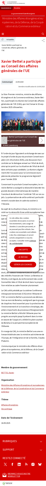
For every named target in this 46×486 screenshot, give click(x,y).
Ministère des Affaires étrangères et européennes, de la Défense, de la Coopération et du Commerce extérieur (23, 388)
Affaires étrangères (9, 405)
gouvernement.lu (6, 8)
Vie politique (6, 409)
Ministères (17, 8)
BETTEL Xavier (7, 372)
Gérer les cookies (23, 264)
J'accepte (23, 249)
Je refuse (23, 257)
